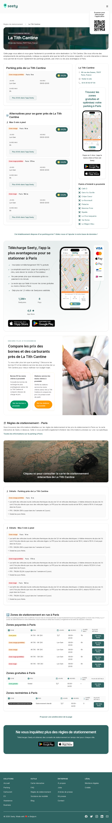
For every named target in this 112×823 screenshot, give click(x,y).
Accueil (7, 783)
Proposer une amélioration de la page (56, 717)
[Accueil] (11, 6)
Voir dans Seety (98, 636)
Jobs (60, 787)
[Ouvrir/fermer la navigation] (107, 6)
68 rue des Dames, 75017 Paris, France (23, 43)
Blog (32, 801)
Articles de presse (65, 792)
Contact (61, 801)
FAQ (32, 787)
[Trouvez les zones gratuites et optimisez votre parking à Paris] (92, 131)
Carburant (8, 792)
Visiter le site (87, 79)
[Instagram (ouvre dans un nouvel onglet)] (96, 816)
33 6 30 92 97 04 (88, 83)
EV (5, 796)
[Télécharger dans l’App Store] (92, 173)
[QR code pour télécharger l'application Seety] (99, 25)
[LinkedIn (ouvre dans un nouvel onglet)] (102, 816)
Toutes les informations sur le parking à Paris (23, 434)
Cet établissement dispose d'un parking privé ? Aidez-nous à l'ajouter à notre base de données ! (56, 234)
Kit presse (62, 796)
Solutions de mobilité (39, 796)
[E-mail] (107, 816)
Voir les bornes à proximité (19, 404)
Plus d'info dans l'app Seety (23, 98)
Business (7, 805)
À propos (62, 783)
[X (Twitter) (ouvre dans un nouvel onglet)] (91, 816)
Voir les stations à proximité (43, 404)
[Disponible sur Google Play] (92, 166)
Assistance (8, 801)
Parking (7, 787)
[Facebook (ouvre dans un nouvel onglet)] (86, 816)
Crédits (88, 787)
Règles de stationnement (13, 24)
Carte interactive (37, 783)
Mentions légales (92, 783)
